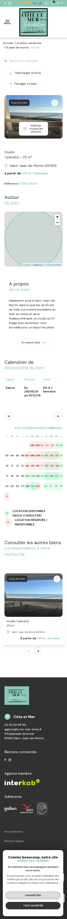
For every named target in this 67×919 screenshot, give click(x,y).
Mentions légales (14, 841)
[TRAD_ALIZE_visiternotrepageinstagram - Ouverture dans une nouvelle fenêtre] (9, 3)
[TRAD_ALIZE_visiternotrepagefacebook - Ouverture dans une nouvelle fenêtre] (5, 3)
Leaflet (26, 264)
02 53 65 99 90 (15, 725)
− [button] (57, 222)
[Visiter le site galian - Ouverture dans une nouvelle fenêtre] (10, 808)
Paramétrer (33, 895)
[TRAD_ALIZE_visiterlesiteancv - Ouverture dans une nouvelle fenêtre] (26, 808)
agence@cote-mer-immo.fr (23, 729)
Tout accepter (33, 905)
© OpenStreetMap (53, 264)
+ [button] (57, 217)
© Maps (37, 264)
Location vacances (28, 43)
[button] (9, 416)
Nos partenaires (13, 831)
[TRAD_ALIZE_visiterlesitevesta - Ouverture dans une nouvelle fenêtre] (42, 809)
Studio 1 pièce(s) (18, 623)
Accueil (8, 43)
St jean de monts (17, 47)
